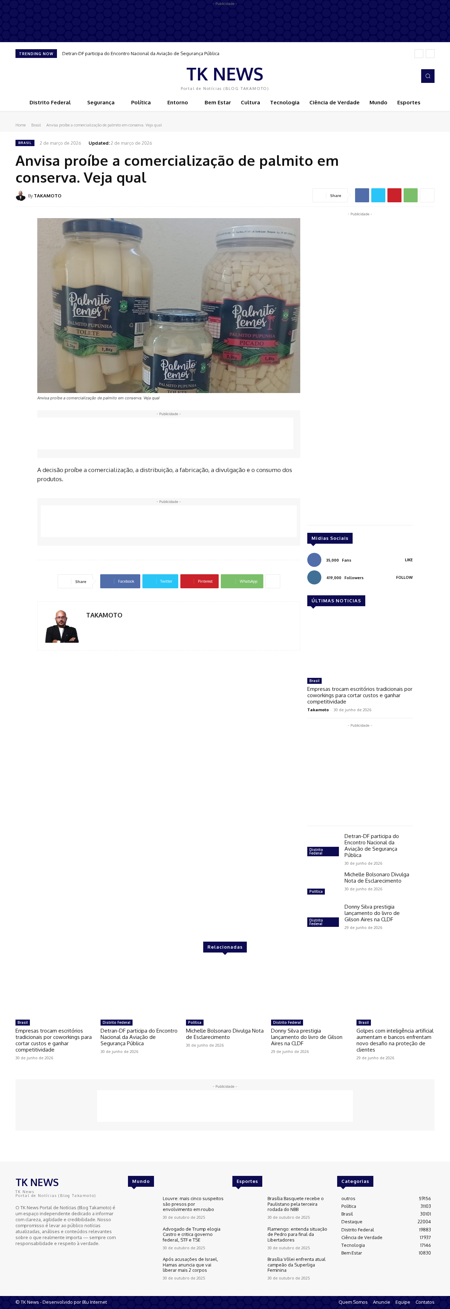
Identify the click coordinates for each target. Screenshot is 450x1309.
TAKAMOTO (48, 195)
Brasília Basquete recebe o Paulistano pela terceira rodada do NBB (296, 1204)
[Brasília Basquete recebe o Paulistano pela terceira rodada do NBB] (247, 1207)
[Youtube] (40, 1256)
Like (409, 559)
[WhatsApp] (411, 195)
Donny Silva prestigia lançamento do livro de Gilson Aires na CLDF (372, 913)
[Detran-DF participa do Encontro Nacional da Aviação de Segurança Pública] (323, 845)
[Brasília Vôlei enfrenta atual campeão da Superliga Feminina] (247, 1268)
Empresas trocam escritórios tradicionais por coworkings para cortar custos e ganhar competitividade (359, 695)
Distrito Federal (316, 851)
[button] (428, 76)
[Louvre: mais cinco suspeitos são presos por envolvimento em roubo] (142, 1207)
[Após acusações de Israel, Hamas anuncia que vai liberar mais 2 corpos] (142, 1268)
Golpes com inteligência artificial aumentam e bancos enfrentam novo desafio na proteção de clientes (394, 1040)
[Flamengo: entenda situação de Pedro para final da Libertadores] (247, 1238)
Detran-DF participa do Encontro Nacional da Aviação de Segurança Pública (140, 53)
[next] (430, 53)
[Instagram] (409, 76)
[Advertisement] (165, 433)
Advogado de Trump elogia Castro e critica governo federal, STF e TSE (191, 1234)
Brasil (36, 125)
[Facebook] (399, 76)
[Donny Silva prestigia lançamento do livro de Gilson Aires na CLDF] (323, 916)
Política (316, 891)
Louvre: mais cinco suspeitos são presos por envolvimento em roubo (193, 1204)
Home (20, 125)
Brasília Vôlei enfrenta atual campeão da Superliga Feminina (297, 1264)
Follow (404, 577)
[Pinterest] (394, 195)
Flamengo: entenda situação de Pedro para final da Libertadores (297, 1234)
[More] (427, 195)
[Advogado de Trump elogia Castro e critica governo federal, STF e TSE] (142, 1238)
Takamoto (318, 709)
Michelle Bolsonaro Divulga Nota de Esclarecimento (377, 877)
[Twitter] (378, 195)
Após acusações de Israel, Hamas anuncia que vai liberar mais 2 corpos (190, 1264)
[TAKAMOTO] (21, 195)
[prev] (418, 53)
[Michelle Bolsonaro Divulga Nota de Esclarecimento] (323, 884)
